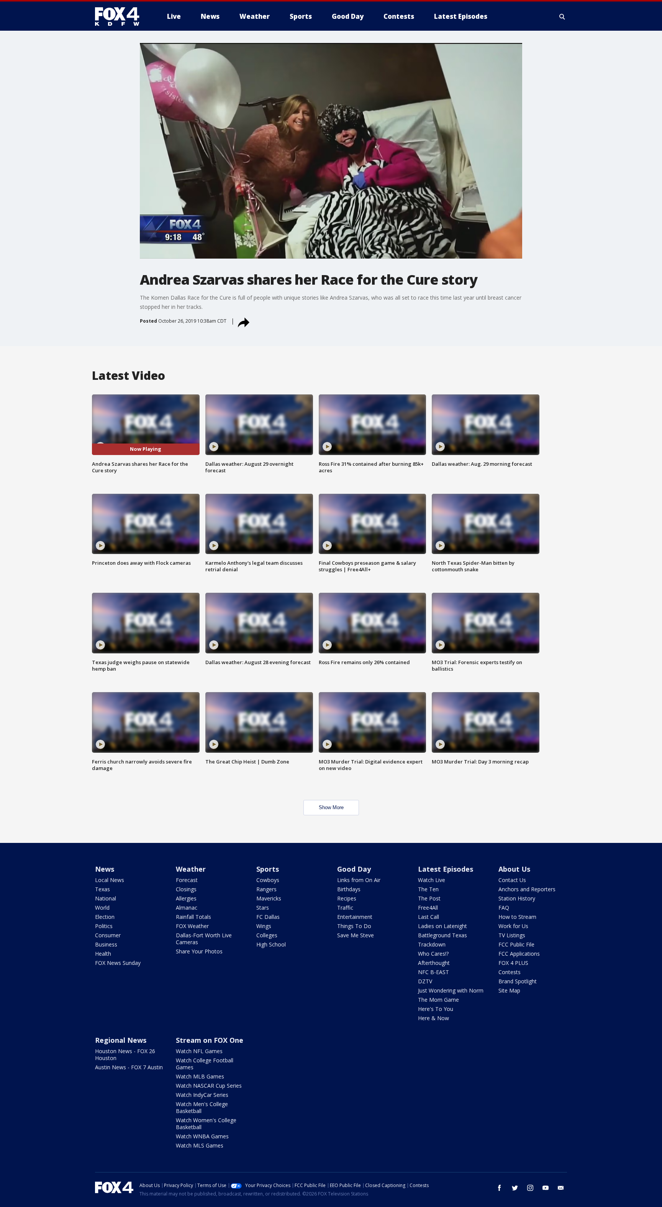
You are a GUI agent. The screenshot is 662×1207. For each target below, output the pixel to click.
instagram (530, 1188)
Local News (109, 880)
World (102, 907)
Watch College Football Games (204, 1064)
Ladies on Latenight (442, 926)
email (561, 1188)
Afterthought (434, 962)
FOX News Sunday (118, 962)
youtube (545, 1188)
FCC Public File (516, 944)
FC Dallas (268, 916)
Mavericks (268, 898)
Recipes (346, 898)
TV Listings (511, 935)
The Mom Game (438, 999)
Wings (263, 926)
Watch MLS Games (199, 1145)
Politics (104, 926)
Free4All (428, 907)
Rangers (266, 889)
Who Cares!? (433, 953)
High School (271, 944)
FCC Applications (519, 953)
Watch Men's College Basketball (202, 1107)
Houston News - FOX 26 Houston (125, 1054)
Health (103, 953)
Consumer (108, 935)
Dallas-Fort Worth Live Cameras (204, 939)
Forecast (187, 880)
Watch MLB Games (200, 1076)
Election (105, 916)
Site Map (509, 990)
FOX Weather (192, 926)
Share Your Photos (199, 951)
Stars (262, 907)
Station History (516, 898)
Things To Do (354, 926)
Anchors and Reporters (526, 889)
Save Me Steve (355, 935)
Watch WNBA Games (202, 1136)
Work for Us (513, 926)
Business (106, 944)
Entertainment (354, 916)
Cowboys (267, 880)
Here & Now (433, 1018)
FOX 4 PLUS (513, 962)
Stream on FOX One (209, 1040)
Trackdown (432, 944)
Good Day (354, 869)
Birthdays (348, 889)
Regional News (120, 1040)
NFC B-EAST (433, 972)
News (104, 869)
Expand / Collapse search (562, 16)
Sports (267, 869)
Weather (191, 869)
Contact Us (512, 880)
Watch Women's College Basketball (206, 1123)
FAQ (503, 907)
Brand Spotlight (517, 981)
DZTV (425, 981)
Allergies (186, 898)
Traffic (345, 907)
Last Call (428, 916)
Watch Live (431, 880)
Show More (331, 807)
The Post (429, 898)
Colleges (266, 935)
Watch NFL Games (199, 1051)
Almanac (186, 907)
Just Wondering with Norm (450, 990)
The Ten (428, 889)
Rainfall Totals (193, 916)
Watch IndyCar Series (202, 1094)
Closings (186, 889)
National (105, 898)
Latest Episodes (445, 869)
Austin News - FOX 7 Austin (129, 1067)
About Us (514, 869)
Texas (102, 889)
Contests (509, 972)
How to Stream (517, 916)
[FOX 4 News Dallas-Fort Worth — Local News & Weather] (120, 16)
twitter (515, 1188)
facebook (499, 1188)
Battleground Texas (442, 935)
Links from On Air (358, 880)
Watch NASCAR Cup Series (209, 1085)
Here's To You (435, 1008)
